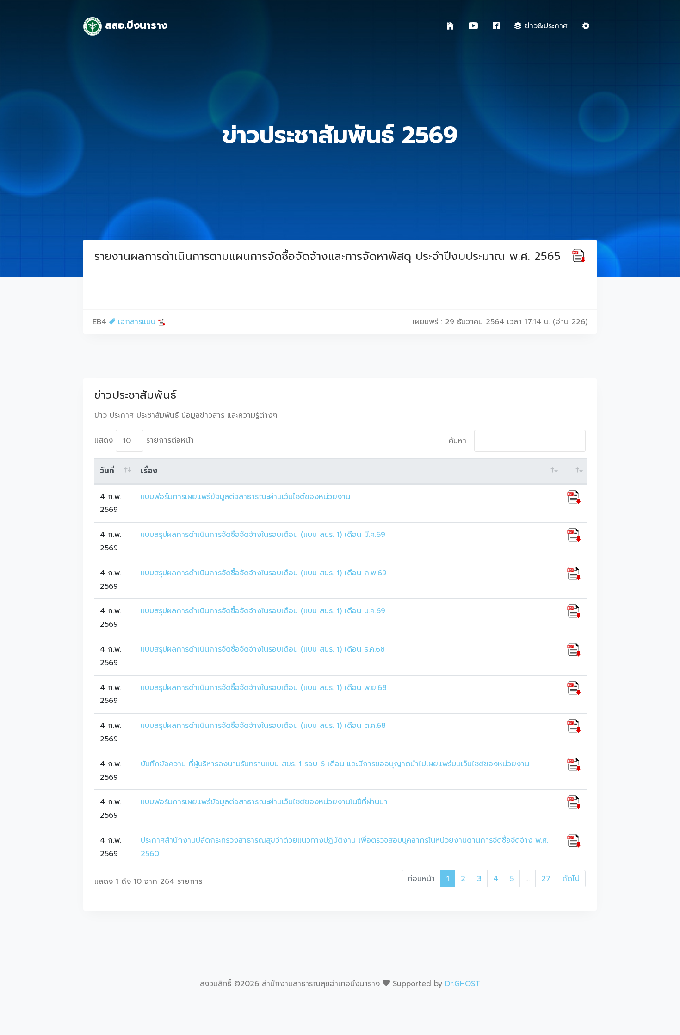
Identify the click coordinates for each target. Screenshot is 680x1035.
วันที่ (107, 470)
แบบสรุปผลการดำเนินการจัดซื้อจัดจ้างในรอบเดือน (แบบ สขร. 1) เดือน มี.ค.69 (263, 534)
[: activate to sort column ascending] (574, 471)
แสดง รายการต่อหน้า (144, 440)
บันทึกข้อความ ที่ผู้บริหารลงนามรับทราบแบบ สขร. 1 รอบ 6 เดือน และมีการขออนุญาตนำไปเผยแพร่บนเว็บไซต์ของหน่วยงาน (335, 764)
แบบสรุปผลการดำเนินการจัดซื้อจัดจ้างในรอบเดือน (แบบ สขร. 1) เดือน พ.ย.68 (264, 687)
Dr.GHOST (462, 983)
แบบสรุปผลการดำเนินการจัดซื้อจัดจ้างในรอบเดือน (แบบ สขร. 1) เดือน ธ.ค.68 (263, 649)
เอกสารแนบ (136, 321)
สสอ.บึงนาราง (134, 25)
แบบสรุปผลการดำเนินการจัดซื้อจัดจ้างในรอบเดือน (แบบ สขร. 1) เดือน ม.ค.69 (263, 610)
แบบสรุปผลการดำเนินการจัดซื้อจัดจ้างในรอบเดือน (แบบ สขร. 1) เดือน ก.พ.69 (264, 573)
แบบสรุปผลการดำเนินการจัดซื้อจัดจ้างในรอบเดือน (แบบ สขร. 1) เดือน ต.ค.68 (263, 725)
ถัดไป (571, 878)
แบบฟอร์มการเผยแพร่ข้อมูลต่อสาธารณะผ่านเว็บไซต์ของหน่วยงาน (245, 496)
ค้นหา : (459, 440)
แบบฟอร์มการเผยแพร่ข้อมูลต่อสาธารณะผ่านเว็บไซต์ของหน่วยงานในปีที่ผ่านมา (264, 801)
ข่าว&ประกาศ (546, 25)
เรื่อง (149, 470)
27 (545, 878)
